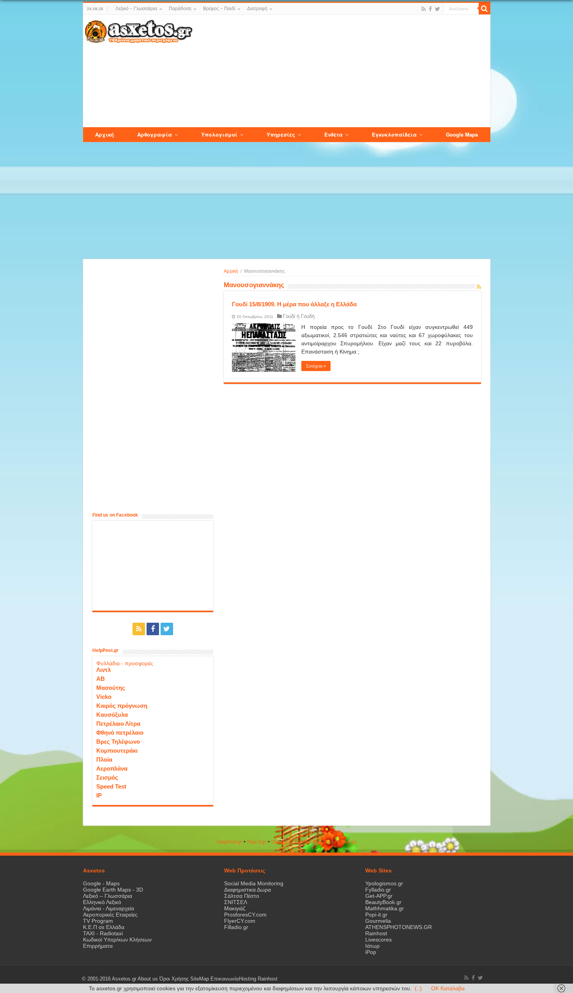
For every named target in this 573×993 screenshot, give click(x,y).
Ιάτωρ (372, 946)
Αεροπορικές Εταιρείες (110, 914)
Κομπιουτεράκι (117, 750)
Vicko (103, 696)
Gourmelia (378, 921)
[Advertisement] (341, 71)
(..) (418, 988)
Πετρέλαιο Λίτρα (118, 723)
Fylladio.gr (378, 889)
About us (148, 979)
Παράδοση (180, 8)
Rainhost (376, 933)
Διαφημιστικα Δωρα (247, 889)
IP (99, 795)
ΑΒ (100, 678)
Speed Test (111, 786)
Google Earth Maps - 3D (113, 889)
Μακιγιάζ (234, 908)
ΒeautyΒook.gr (340, 842)
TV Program (98, 921)
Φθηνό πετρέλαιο (119, 732)
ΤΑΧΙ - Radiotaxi (103, 933)
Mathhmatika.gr (384, 908)
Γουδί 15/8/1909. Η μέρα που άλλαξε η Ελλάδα (294, 304)
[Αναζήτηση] (484, 8)
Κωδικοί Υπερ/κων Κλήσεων (117, 939)
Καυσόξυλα (112, 714)
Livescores (378, 939)
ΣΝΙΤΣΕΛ (235, 902)
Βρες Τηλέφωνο (118, 741)
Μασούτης (110, 687)
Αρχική (231, 271)
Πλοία (104, 759)
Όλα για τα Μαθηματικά (295, 842)
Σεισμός (107, 777)
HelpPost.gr (229, 842)
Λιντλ (103, 669)
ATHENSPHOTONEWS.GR (398, 927)
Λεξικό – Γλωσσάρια (136, 8)
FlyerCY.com (239, 921)
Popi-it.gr (256, 842)
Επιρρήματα (98, 946)
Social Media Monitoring (253, 883)
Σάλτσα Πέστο (241, 896)
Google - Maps (101, 883)
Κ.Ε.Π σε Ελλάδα (103, 927)
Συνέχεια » (316, 366)
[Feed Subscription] (479, 287)
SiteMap (199, 979)
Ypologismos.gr (384, 883)
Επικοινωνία (224, 979)
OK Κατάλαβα (448, 988)
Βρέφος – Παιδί (219, 8)
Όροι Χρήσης (174, 979)
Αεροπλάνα (111, 768)
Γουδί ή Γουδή (299, 316)
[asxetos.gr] (138, 30)
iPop (370, 952)
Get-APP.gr (379, 896)
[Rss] (423, 9)
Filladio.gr (236, 927)
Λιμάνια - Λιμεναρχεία (108, 908)
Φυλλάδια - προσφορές (124, 663)
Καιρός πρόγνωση (121, 705)
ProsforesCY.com (245, 914)
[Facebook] (430, 9)
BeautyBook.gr (383, 902)
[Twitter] (437, 9)
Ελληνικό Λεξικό (102, 902)
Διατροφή (257, 8)
